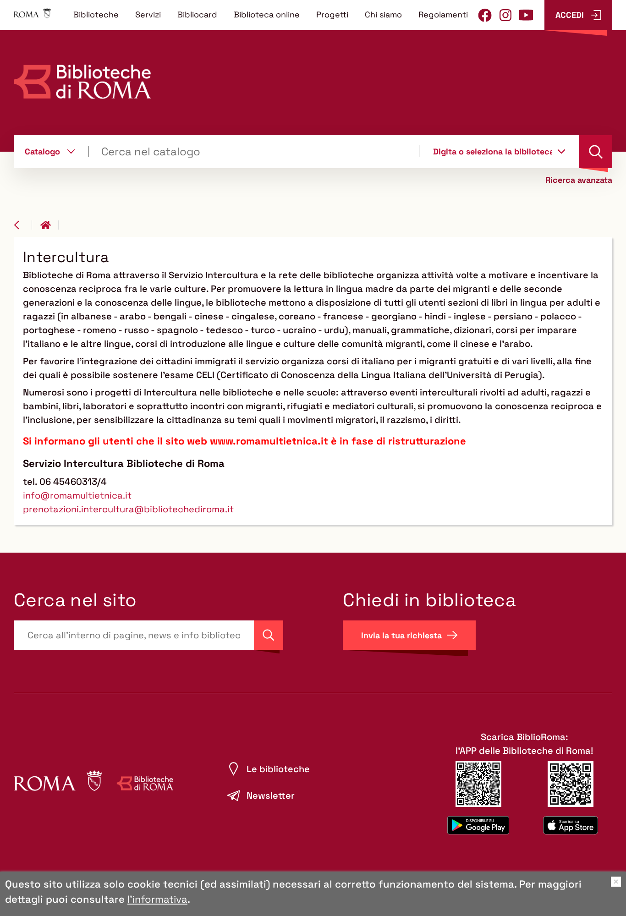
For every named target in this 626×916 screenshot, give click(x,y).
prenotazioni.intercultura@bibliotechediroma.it (128, 509)
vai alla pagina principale (49, 225)
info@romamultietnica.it (77, 495)
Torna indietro (23, 225)
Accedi (569, 15)
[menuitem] (96, 14)
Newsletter (271, 795)
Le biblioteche (278, 769)
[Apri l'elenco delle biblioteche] (561, 151)
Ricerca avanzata (578, 180)
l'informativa (157, 899)
